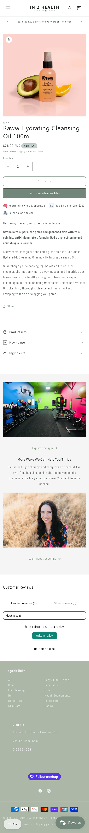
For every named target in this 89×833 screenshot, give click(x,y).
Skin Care (14, 706)
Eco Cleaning (16, 690)
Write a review (45, 635)
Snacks (49, 706)
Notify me (44, 181)
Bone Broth (51, 685)
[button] (8, 8)
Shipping (21, 151)
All (9, 680)
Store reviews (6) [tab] (65, 603)
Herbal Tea (15, 701)
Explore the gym (42, 448)
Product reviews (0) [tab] (24, 603)
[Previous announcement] (7, 21)
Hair (10, 695)
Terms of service (22, 824)
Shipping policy (44, 824)
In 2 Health (19, 817)
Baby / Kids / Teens (56, 680)
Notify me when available (44, 193)
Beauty (12, 685)
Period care (51, 701)
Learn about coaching (43, 558)
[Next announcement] (81, 21)
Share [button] (11, 306)
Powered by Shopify (36, 817)
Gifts (47, 690)
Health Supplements (57, 695)
